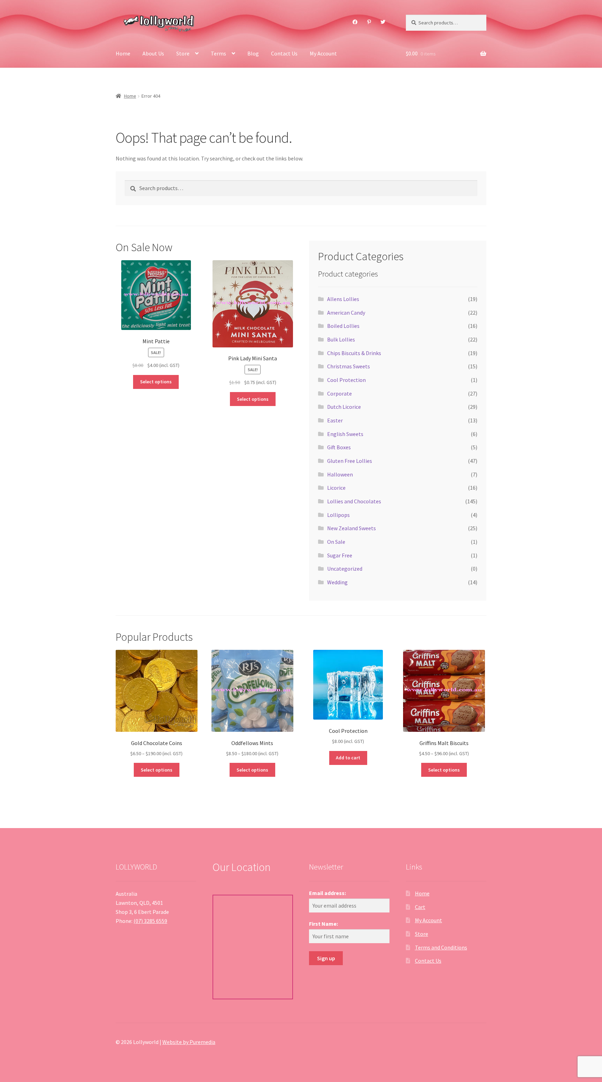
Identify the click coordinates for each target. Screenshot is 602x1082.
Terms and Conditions (441, 947)
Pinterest (369, 22)
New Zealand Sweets (351, 528)
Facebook (355, 22)
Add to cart (348, 757)
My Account (323, 53)
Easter (335, 420)
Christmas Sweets (348, 366)
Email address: (327, 892)
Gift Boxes (339, 447)
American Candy (346, 312)
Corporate (339, 393)
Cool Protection (346, 379)
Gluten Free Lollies (349, 460)
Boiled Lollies (343, 325)
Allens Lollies (343, 298)
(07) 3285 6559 (150, 920)
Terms (218, 53)
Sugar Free (339, 555)
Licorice (336, 487)
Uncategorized (344, 568)
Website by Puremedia (188, 1041)
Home (123, 53)
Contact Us (284, 53)
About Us (153, 53)
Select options (156, 381)
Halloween (340, 474)
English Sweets (345, 433)
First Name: (323, 923)
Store (183, 53)
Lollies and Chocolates (354, 501)
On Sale (336, 541)
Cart (420, 906)
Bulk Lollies (341, 339)
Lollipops (338, 514)
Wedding (337, 582)
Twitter (383, 22)
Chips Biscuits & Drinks (354, 353)
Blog (253, 53)
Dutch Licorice (344, 406)
